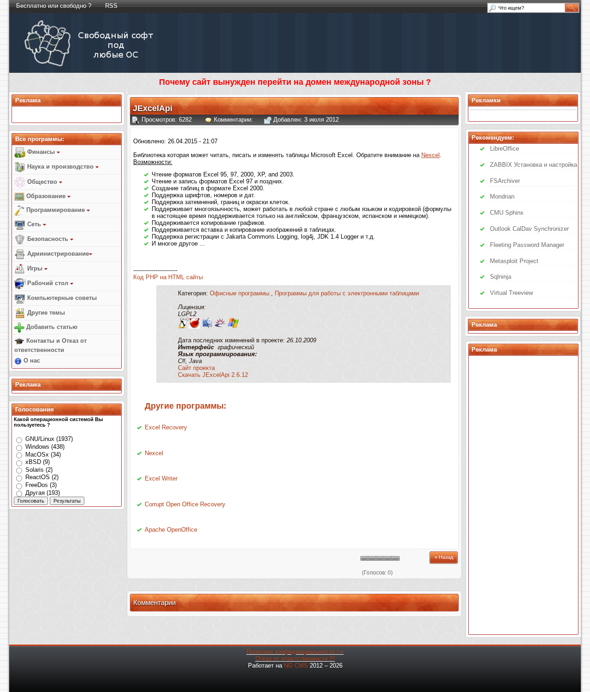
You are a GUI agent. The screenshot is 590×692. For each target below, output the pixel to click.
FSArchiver (505, 180)
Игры (34, 268)
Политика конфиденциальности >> (295, 651)
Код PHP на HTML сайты (168, 277)
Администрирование (57, 253)
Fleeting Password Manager (527, 244)
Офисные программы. (240, 293)
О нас (31, 360)
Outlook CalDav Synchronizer (529, 228)
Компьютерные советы (61, 297)
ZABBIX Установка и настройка (533, 164)
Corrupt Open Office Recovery (185, 504)
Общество (42, 181)
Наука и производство (60, 166)
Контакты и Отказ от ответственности (50, 345)
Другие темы (45, 312)
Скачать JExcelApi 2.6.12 (213, 374)
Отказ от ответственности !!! (295, 658)
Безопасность (47, 238)
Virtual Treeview (511, 292)
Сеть (34, 224)
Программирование (55, 209)
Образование (45, 196)
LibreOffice (504, 148)
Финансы (41, 151)
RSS (111, 5)
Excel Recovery (166, 427)
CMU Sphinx (507, 212)
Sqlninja (500, 276)
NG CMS (296, 665)
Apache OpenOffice (171, 529)
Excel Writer (161, 478)
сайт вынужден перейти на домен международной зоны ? (311, 82)
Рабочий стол (47, 283)
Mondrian (502, 196)
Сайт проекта (196, 367)
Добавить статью (50, 326)
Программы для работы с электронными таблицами (347, 293)
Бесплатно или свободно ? (53, 5)
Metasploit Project (514, 261)
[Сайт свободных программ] (90, 66)
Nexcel (154, 453)
